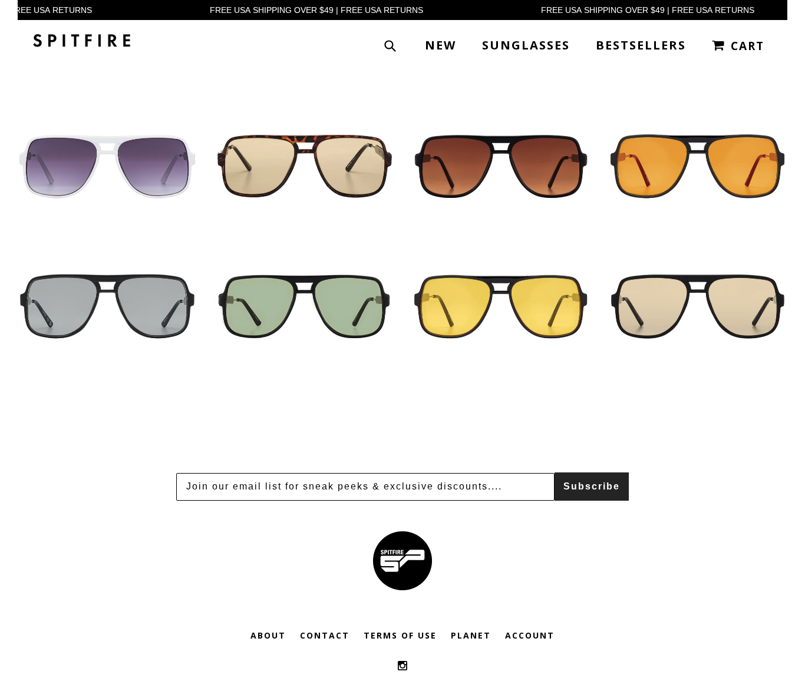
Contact (324, 635)
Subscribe (591, 486)
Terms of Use (400, 635)
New (440, 45)
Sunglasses (526, 45)
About (268, 635)
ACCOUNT (530, 635)
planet (471, 635)
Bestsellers (641, 45)
